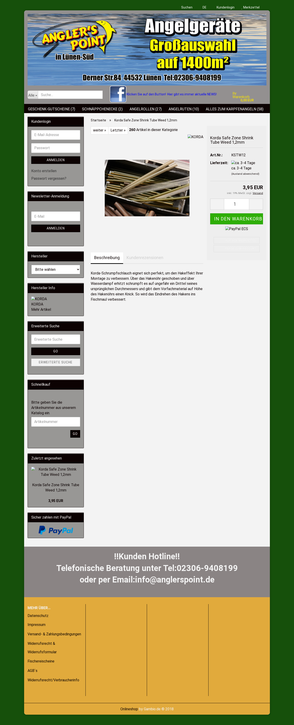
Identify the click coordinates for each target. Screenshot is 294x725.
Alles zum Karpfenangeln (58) (234, 109)
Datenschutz (38, 616)
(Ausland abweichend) (245, 173)
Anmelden (56, 160)
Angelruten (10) (184, 109)
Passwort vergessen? (48, 178)
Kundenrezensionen (145, 257)
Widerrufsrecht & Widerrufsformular (42, 647)
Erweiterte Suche (56, 362)
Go (55, 351)
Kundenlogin (225, 7)
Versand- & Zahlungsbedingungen (54, 634)
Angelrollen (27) (146, 109)
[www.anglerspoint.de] (147, 48)
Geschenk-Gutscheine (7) (51, 109)
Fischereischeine (41, 661)
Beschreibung (107, 257)
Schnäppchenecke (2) (102, 109)
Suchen (186, 7)
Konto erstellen (44, 171)
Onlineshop (129, 709)
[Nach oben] (13, 718)
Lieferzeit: (217, 163)
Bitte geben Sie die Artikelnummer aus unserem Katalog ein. (53, 407)
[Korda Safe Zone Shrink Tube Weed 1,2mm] (147, 186)
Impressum (36, 624)
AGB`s (32, 670)
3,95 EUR (55, 501)
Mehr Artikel (41, 309)
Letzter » (118, 130)
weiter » (99, 130)
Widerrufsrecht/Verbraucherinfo (53, 680)
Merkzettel (251, 7)
